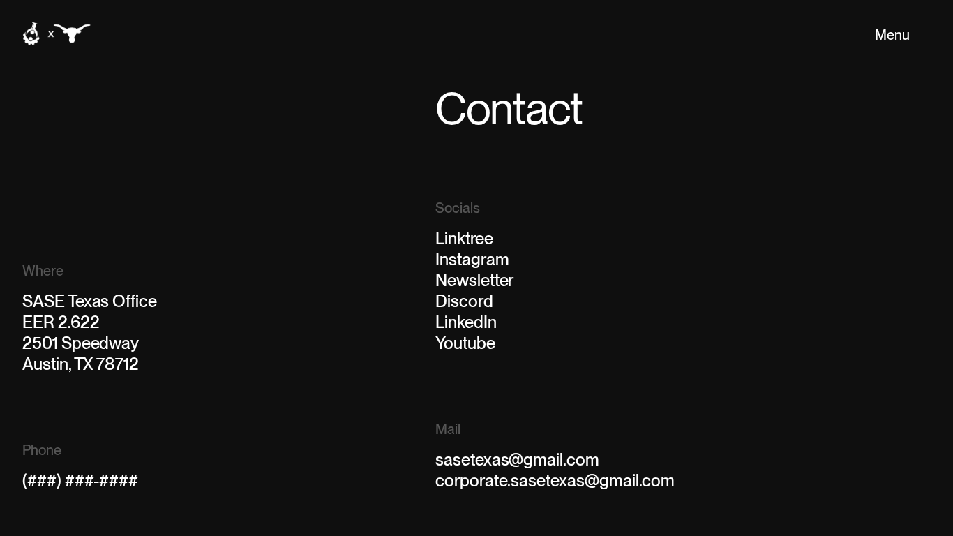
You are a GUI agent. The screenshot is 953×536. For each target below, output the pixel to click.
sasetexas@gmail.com (517, 459)
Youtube (465, 343)
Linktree (464, 238)
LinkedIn (466, 322)
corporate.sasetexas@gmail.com (555, 480)
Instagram (472, 259)
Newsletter (474, 280)
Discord (464, 301)
